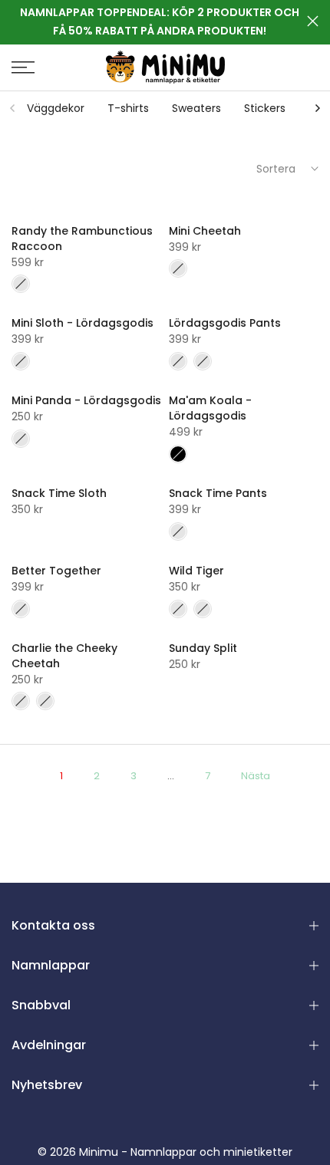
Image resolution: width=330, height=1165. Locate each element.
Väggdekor (55, 108)
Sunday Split (203, 648)
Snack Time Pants (218, 493)
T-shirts (128, 108)
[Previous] (13, 108)
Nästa (255, 775)
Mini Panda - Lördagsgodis (86, 400)
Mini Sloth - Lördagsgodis (82, 323)
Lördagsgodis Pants (225, 323)
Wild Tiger (196, 570)
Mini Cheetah (205, 231)
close (312, 21)
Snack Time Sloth (59, 493)
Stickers (264, 108)
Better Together (56, 570)
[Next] (317, 108)
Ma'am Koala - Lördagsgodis (210, 408)
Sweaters (196, 108)
